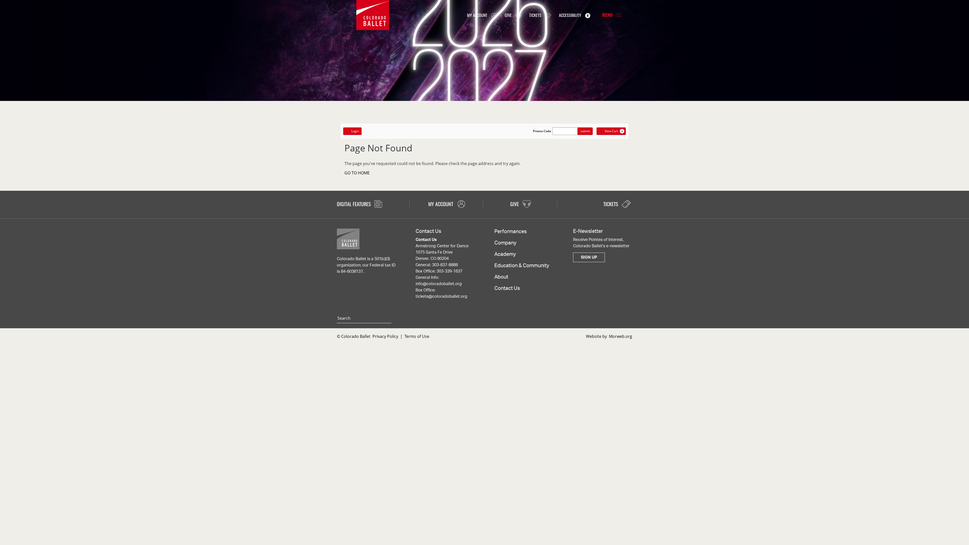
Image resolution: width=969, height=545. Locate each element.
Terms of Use (417, 336)
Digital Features (354, 204)
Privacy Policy (385, 336)
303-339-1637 (449, 271)
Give (509, 15)
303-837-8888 (445, 265)
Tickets (536, 15)
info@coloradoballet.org (439, 284)
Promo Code (542, 131)
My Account (477, 15)
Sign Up (589, 257)
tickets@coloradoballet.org (441, 296)
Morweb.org (620, 336)
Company (505, 243)
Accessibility (570, 15)
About (501, 277)
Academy (505, 254)
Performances (510, 231)
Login (355, 131)
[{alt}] (372, 14)
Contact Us (507, 288)
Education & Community (521, 265)
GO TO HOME (357, 173)
